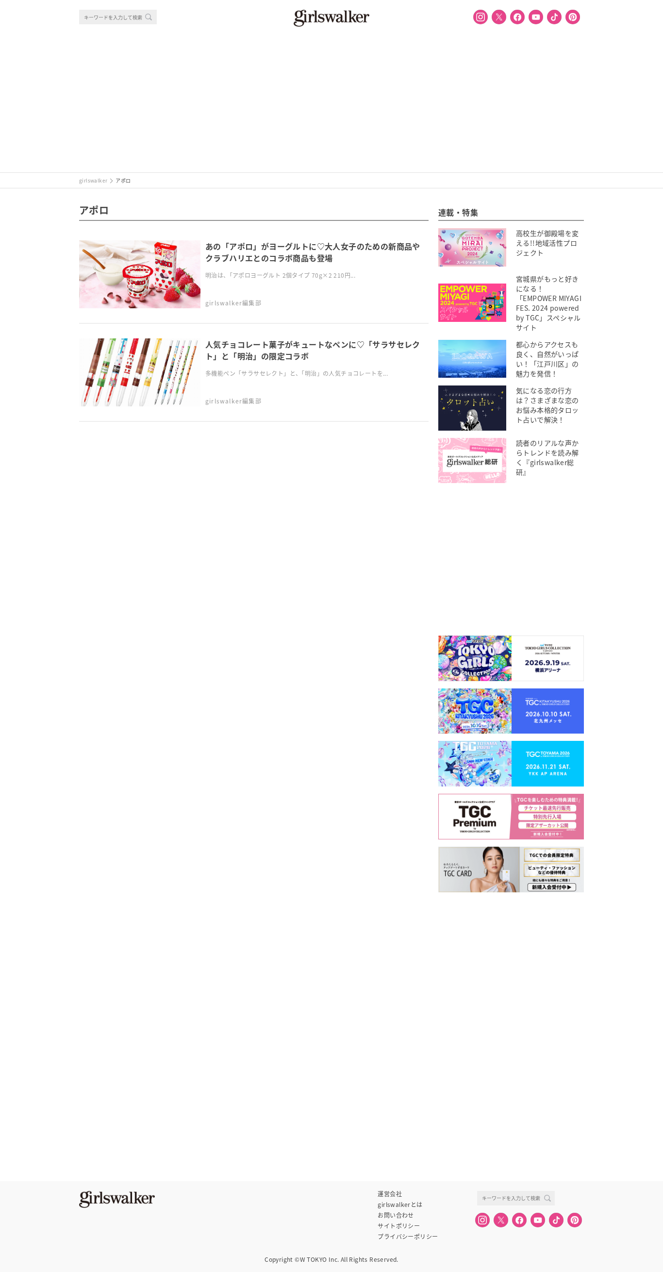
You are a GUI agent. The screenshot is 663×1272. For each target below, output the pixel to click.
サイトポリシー (399, 1226)
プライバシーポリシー (408, 1236)
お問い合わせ (396, 1215)
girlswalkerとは (400, 1204)
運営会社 (390, 1194)
